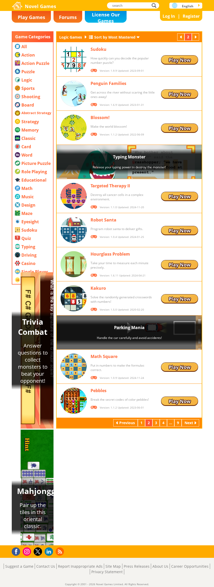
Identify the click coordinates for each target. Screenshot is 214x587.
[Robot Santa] (74, 230)
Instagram (27, 551)
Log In (169, 16)
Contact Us (45, 566)
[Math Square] (74, 367)
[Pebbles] (74, 401)
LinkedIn (49, 551)
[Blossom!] (74, 128)
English (187, 6)
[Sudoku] (74, 59)
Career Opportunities (190, 566)
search (155, 5)
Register (191, 16)
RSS (60, 551)
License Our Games (106, 17)
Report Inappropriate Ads (80, 566)
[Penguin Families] (74, 94)
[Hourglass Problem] (74, 264)
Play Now (180, 60)
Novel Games (40, 6)
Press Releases (137, 566)
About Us (160, 566)
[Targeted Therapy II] (74, 196)
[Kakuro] (74, 298)
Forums (68, 17)
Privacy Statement (107, 571)
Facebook (17, 551)
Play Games (31, 17)
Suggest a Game (19, 566)
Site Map (113, 566)
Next (196, 36)
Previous (181, 36)
